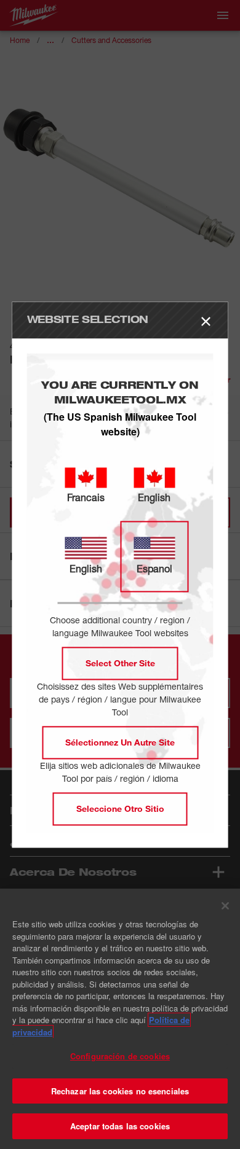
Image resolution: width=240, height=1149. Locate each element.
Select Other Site (120, 663)
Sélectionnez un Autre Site (120, 742)
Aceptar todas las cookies (120, 1126)
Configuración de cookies (120, 1056)
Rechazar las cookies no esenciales (120, 1091)
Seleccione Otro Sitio (120, 808)
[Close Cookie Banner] (225, 905)
